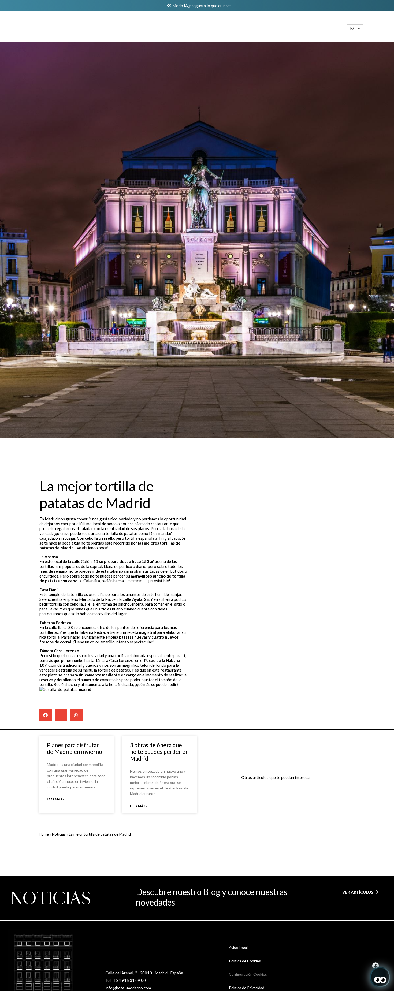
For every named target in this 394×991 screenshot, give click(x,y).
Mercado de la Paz (95, 599)
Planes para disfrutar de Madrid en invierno (74, 748)
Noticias (59, 834)
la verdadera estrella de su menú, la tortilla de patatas (109, 667)
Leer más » (55, 799)
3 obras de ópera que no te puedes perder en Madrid (159, 752)
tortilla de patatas (122, 533)
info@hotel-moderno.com (128, 987)
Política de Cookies (245, 961)
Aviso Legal (238, 947)
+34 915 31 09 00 (130, 980)
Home (44, 834)
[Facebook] (375, 965)
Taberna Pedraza (94, 632)
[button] (355, 28)
